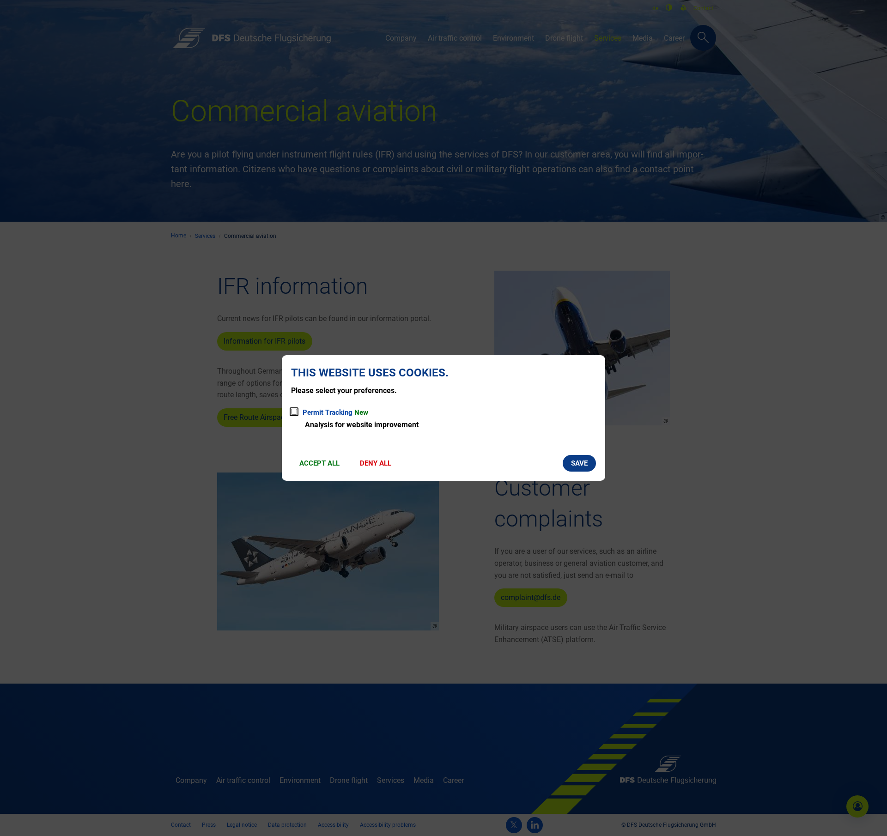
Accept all (319, 463)
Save (579, 463)
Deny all (375, 463)
